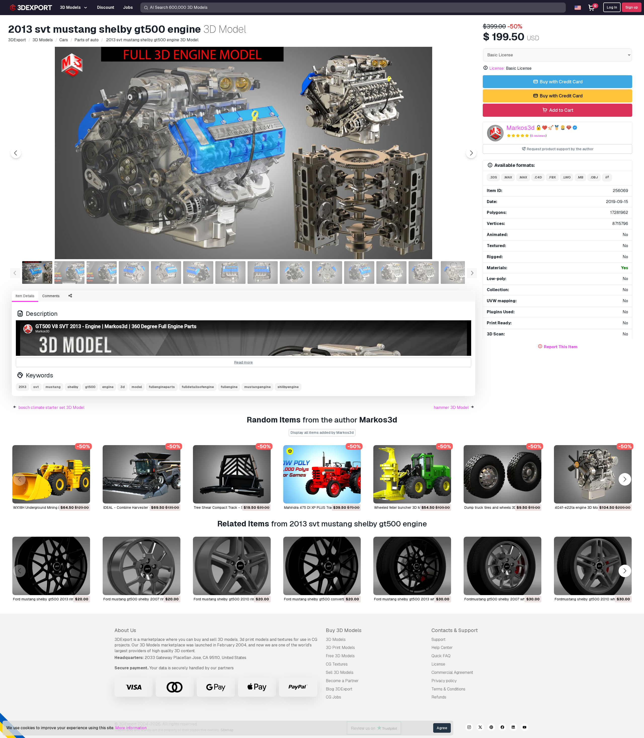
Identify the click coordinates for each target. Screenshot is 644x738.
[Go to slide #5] (166, 272)
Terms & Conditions (448, 689)
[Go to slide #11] (359, 272)
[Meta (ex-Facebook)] (502, 728)
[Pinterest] (491, 728)
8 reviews (538, 136)
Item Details (25, 296)
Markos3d (520, 128)
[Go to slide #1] (37, 272)
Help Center (442, 647)
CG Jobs (333, 697)
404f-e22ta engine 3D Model (579, 507)
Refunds (438, 697)
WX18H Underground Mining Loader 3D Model (49, 507)
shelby (72, 387)
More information (131, 727)
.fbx (552, 177)
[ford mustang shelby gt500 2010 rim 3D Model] (232, 566)
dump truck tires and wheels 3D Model (495, 507)
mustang (53, 387)
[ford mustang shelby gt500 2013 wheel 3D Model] (412, 566)
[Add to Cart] (72, 496)
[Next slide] (471, 153)
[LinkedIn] (513, 728)
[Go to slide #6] (198, 272)
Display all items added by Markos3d (322, 432)
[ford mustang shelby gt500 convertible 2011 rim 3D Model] (322, 566)
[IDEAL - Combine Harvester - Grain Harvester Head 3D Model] (141, 474)
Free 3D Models (340, 655)
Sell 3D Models (339, 672)
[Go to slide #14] (456, 272)
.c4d (538, 177)
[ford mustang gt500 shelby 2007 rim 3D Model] (141, 566)
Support (438, 639)
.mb (580, 177)
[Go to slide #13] (424, 272)
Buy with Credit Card (561, 82)
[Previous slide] (16, 153)
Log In (612, 7)
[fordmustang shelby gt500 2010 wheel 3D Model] (593, 566)
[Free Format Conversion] (607, 177)
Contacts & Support (454, 630)
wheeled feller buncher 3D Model (401, 507)
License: (497, 68)
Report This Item (561, 346)
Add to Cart (560, 110)
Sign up (631, 7)
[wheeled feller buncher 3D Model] (412, 474)
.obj (594, 177)
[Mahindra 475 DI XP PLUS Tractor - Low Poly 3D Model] (322, 474)
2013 (22, 387)
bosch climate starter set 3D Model (51, 407)
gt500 (90, 387)
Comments (51, 296)
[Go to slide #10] (327, 272)
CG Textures (337, 664)
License (438, 664)
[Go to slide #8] (263, 272)
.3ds (493, 177)
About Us (125, 630)
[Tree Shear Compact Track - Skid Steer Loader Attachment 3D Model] (232, 474)
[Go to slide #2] (69, 272)
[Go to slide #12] (391, 272)
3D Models (336, 639)
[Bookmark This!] (82, 496)
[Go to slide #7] (230, 272)
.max (508, 177)
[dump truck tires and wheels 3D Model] (502, 474)
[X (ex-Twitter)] (480, 728)
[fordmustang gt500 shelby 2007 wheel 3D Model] (502, 566)
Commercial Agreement (452, 672)
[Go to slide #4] (134, 272)
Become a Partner (342, 680)
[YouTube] (524, 728)
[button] (625, 479)
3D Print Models (340, 647)
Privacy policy (444, 680)
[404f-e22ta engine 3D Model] (593, 474)
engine (107, 387)
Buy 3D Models (343, 630)
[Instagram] (469, 728)
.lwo (567, 177)
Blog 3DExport (339, 689)
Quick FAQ (441, 655)
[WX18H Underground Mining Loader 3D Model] (51, 474)
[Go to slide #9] (295, 272)
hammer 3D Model (451, 407)
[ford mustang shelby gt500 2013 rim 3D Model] (51, 566)
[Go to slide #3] (102, 272)
